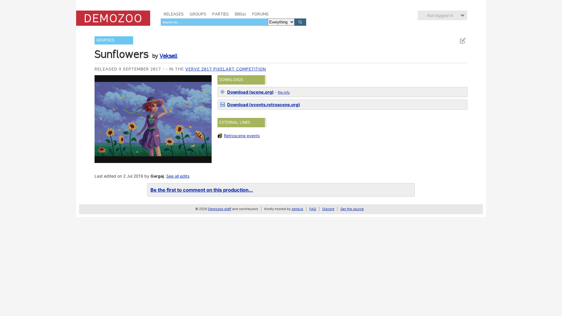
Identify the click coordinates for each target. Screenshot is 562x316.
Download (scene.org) (250, 92)
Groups (198, 14)
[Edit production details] (462, 41)
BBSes (240, 14)
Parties (220, 14)
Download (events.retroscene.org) (263, 104)
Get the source (352, 209)
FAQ (312, 209)
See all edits (177, 176)
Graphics (105, 40)
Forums (260, 14)
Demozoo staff (219, 209)
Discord (328, 209)
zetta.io (297, 209)
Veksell (168, 55)
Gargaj (157, 176)
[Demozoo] (113, 18)
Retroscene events (242, 135)
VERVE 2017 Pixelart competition (225, 69)
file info (284, 92)
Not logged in (440, 15)
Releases (174, 14)
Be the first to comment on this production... (201, 190)
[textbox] (214, 22)
